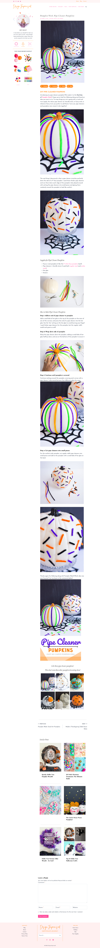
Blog (81, 1)
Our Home (81, 6)
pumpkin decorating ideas (71, 670)
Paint (28, 84)
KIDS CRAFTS (30, 46)
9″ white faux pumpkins (71, 264)
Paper (28, 74)
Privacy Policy (25, 933)
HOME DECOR (16, 46)
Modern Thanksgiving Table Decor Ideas (76, 726)
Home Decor (75, 927)
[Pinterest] (20, 1)
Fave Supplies (75, 933)
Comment (41, 882)
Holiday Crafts (53, 18)
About (77, 1)
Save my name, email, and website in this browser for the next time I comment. (61, 912)
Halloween (60, 18)
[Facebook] (16, 1)
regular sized (74, 266)
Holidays (75, 929)
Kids (75, 931)
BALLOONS (18, 63)
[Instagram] (14, 1)
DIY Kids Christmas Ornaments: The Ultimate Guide (74, 776)
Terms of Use (25, 935)
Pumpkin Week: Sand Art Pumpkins (49, 725)
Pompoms (28, 63)
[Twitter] (18, 1)
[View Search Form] (86, 7)
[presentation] (50, 757)
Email (58, 907)
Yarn (18, 74)
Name (41, 907)
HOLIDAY (23, 46)
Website (75, 907)
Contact (85, 1)
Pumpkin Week (46, 97)
